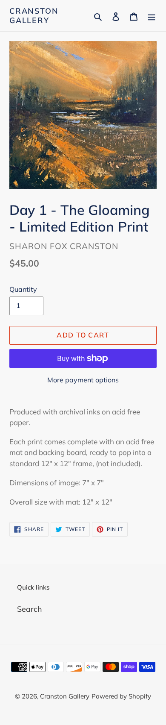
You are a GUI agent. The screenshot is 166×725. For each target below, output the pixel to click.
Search (29, 609)
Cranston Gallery (33, 15)
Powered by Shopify (121, 696)
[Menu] (151, 16)
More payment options (83, 380)
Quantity (23, 289)
